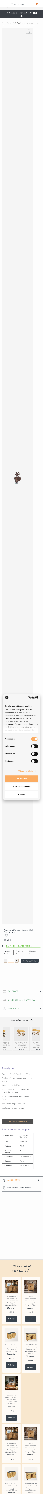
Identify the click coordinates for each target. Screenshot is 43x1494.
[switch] (34, 746)
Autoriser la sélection (21, 786)
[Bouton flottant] (36, 3)
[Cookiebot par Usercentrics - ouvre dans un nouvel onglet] (29, 697)
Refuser (21, 794)
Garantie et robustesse (19, 1188)
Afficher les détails (25, 771)
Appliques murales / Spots (27, 23)
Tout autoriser (21, 779)
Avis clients (13, 1180)
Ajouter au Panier (30, 961)
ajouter (7, 934)
